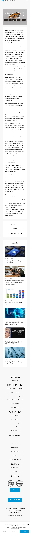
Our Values (15, 439)
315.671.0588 (15, 519)
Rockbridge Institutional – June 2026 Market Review (14, 323)
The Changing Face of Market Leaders (13, 303)
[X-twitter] (15, 476)
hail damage (21, 189)
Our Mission (15, 443)
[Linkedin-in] (18, 476)
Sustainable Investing (15, 459)
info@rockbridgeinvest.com (15, 515)
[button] (8, 233)
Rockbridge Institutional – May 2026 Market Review (14, 343)
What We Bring (15, 451)
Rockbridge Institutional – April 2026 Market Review (14, 363)
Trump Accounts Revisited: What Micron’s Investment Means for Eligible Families (14, 282)
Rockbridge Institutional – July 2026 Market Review (14, 262)
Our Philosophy (15, 447)
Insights (15, 455)
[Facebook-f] (11, 476)
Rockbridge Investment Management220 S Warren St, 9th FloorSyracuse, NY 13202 (15, 510)
